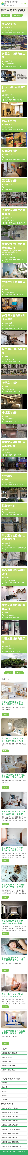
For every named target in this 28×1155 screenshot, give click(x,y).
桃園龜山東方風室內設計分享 (11, 1125)
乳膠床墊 (4, 1083)
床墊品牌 (4, 1095)
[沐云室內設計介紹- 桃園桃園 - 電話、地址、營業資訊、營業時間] (14, 125)
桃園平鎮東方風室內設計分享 (11, 1121)
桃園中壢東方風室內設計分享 (11, 1116)
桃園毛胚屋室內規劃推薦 (9, 1053)
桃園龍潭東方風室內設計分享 (11, 1112)
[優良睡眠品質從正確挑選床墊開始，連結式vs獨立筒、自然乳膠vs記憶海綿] (14, 772)
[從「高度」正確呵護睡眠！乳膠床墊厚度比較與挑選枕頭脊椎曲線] (14, 736)
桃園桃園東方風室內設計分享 (11, 1129)
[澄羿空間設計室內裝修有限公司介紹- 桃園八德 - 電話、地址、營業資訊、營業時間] (14, 252)
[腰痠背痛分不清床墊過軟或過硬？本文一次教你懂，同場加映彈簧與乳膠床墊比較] (14, 882)
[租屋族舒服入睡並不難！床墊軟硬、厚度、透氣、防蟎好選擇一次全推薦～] (14, 845)
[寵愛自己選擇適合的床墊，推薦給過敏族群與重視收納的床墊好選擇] (14, 699)
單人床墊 (4, 1087)
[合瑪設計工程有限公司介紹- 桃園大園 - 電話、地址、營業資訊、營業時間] (14, 288)
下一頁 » (19, 673)
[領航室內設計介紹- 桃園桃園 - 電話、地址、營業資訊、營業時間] (14, 387)
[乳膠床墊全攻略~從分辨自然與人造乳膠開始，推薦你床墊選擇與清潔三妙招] (14, 992)
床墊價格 (4, 1091)
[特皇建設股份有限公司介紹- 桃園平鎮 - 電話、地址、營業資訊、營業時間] (14, 355)
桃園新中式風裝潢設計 (9, 1070)
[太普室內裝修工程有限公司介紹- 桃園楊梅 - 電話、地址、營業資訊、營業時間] (14, 216)
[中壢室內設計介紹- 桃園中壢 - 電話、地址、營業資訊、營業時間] (14, 417)
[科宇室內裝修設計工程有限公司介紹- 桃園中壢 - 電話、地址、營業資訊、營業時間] (14, 542)
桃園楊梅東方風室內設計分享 (11, 1138)
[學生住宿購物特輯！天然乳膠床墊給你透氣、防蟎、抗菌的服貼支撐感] (14, 955)
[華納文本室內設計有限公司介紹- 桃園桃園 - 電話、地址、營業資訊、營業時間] (14, 611)
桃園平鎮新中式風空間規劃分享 (11, 1146)
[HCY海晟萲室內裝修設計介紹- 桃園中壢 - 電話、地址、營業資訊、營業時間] (14, 577)
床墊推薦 (4, 1100)
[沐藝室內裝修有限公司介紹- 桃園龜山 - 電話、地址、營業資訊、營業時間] (14, 60)
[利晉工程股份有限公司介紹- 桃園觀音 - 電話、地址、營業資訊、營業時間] (14, 644)
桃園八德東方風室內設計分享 (11, 1108)
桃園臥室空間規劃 (7, 1061)
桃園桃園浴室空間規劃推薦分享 (11, 1142)
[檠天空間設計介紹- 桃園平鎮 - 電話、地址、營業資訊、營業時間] (14, 155)
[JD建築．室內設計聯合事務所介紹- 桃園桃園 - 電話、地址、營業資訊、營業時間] (14, 321)
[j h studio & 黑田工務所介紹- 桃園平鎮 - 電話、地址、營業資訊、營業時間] (14, 93)
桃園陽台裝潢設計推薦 (9, 1066)
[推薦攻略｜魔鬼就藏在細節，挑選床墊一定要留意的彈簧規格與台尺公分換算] (14, 809)
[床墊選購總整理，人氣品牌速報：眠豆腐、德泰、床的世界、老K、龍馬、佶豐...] (14, 1028)
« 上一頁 (9, 673)
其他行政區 (17, 15)
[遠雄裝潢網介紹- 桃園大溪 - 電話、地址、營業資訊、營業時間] (14, 510)
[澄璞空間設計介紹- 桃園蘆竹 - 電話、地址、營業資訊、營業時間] (14, 28)
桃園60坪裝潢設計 (7, 1057)
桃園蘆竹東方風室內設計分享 (11, 1133)
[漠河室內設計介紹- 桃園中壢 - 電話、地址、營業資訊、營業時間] (14, 185)
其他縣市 (5, 15)
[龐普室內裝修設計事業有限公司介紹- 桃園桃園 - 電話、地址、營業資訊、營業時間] (14, 448)
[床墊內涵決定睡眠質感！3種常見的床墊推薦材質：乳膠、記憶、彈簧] (14, 918)
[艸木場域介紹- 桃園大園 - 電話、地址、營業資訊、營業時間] (14, 480)
